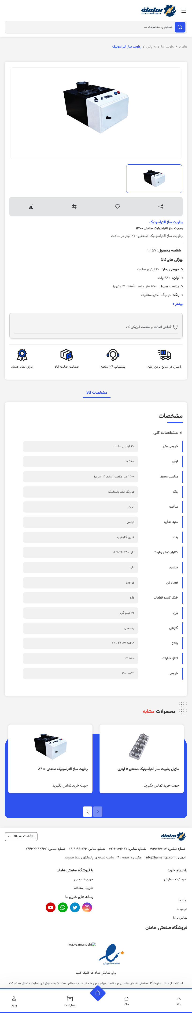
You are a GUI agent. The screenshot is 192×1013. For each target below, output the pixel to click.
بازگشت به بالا (23, 836)
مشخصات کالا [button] (96, 393)
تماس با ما (180, 918)
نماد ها (182, 900)
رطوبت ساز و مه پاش (160, 46)
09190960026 (87, 849)
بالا (179, 1004)
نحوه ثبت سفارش (175, 879)
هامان (183, 46)
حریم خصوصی (83, 879)
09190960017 (167, 849)
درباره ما (182, 909)
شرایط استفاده (83, 888)
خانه (126, 1004)
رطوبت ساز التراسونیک (166, 222)
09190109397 (127, 849)
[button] (87, 811)
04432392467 (45, 849)
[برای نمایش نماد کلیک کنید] (111, 955)
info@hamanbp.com (165, 857)
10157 (164, 251)
